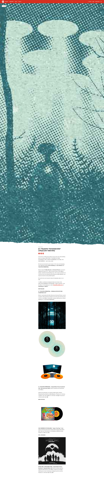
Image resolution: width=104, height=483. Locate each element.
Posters (20, 1)
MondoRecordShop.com (58, 285)
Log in (93, 1)
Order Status (97, 1)
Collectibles (11, 1)
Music (16, 1)
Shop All (6, 1)
